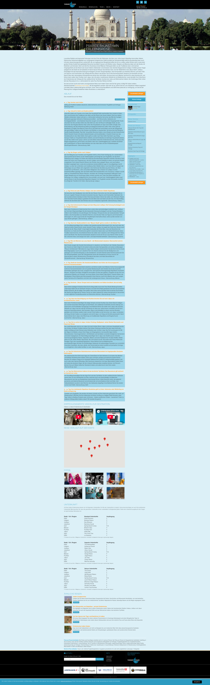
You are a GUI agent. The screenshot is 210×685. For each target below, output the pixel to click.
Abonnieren (100, 659)
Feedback (108, 659)
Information (76, 602)
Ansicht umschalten (119, 99)
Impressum (109, 657)
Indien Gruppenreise (79, 596)
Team (102, 7)
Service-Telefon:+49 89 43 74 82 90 (141, 6)
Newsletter (109, 660)
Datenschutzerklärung (66, 681)
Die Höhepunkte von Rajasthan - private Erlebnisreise (90, 606)
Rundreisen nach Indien (82, 85)
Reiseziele (82, 7)
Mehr (108, 7)
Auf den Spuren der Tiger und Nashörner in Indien (89, 616)
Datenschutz (109, 656)
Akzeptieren (197, 681)
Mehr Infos (135, 108)
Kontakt (116, 7)
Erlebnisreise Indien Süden (81, 626)
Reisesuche (93, 7)
